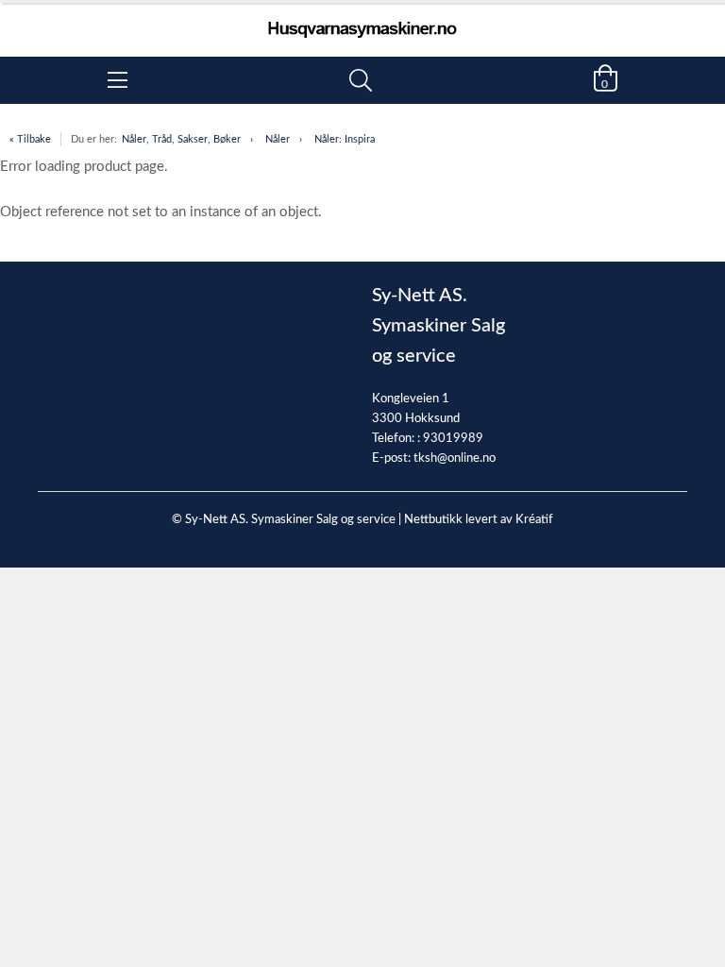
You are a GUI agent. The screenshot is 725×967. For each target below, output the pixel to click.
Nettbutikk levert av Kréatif (478, 520)
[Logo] (362, 20)
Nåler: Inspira (344, 139)
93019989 (453, 439)
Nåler (277, 139)
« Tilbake (30, 139)
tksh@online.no (454, 458)
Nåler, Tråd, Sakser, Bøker (181, 139)
